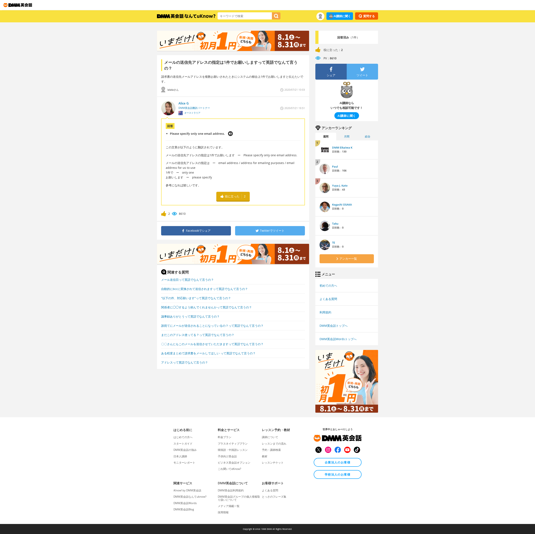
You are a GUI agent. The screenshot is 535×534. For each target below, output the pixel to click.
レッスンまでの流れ (274, 443)
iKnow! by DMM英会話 (187, 490)
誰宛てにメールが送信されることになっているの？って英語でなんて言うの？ (212, 326)
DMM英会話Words (185, 503)
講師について (270, 437)
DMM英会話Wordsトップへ (338, 339)
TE (333, 242)
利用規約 (325, 312)
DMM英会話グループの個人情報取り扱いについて (239, 498)
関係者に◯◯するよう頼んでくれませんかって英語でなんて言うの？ (206, 307)
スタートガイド (182, 443)
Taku (335, 223)
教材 (264, 456)
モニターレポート (184, 462)
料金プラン (224, 437)
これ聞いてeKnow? (229, 469)
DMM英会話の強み (185, 450)
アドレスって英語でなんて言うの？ (184, 362)
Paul (335, 166)
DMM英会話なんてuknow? (189, 496)
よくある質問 (328, 299)
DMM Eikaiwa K (342, 147)
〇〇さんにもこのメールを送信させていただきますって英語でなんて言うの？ (212, 344)
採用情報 (223, 512)
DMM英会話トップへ (334, 326)
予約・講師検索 (271, 450)
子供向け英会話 (227, 456)
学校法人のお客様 (337, 474)
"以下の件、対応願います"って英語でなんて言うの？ (196, 298)
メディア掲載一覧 (228, 506)
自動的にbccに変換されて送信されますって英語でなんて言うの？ (204, 289)
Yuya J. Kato (340, 185)
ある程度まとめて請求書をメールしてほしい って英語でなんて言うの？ (208, 353)
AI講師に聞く (342, 16)
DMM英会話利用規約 (231, 490)
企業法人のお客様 (337, 462)
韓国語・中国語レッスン (233, 450)
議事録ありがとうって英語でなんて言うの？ (190, 316)
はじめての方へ (182, 437)
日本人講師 (180, 456)
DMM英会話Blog (183, 509)
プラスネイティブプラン (233, 443)
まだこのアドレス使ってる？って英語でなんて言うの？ (197, 335)
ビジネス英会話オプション (234, 462)
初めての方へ (328, 285)
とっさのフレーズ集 (274, 496)
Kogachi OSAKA (342, 204)
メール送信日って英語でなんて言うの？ (187, 280)
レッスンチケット (273, 462)
